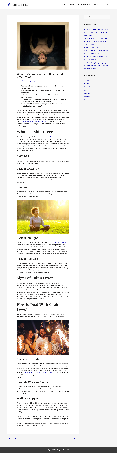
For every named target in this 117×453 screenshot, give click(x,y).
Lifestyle (29, 81)
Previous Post (12, 439)
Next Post (74, 439)
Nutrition (87, 97)
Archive (86, 80)
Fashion (86, 83)
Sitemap (70, 450)
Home (86, 90)
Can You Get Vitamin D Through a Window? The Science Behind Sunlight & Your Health (97, 41)
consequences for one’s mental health (34, 121)
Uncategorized (89, 100)
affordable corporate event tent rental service (38, 372)
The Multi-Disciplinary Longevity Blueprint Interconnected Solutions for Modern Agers (96, 66)
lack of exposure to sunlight (58, 242)
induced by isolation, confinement (52, 137)
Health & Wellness (90, 87)
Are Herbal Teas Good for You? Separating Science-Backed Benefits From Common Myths (96, 50)
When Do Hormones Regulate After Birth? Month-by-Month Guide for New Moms (96, 32)
